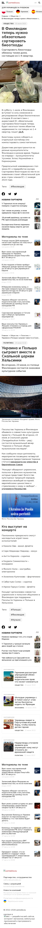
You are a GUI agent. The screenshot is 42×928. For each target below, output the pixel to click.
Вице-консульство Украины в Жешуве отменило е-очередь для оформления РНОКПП (16, 326)
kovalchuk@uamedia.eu (14, 886)
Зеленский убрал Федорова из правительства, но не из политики (17, 279)
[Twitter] (15, 194)
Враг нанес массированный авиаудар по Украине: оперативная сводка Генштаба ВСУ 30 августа (16, 255)
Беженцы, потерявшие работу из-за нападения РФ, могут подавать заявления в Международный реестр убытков (17, 831)
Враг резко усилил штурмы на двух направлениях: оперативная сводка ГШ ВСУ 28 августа (17, 806)
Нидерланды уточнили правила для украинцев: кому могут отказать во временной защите (26, 747)
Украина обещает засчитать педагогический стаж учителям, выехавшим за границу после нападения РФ (16, 303)
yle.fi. (21, 131)
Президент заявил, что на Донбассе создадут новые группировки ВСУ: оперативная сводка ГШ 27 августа (15, 855)
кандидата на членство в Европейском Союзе (20, 463)
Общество (8, 24)
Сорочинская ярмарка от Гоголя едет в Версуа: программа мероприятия (16, 315)
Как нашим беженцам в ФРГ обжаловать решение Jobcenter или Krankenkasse (16, 843)
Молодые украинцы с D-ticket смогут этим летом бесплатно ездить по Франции (26, 701)
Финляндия (18, 186)
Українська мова (15, 901)
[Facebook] (3, 194)
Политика (8, 343)
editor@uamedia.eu (12, 880)
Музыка (16, 619)
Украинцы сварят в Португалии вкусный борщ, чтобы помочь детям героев (25, 723)
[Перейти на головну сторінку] (21, 2)
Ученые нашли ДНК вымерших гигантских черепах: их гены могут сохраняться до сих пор (17, 243)
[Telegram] (9, 194)
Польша (9, 11)
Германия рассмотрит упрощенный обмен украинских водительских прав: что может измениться (26, 677)
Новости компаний (12, 890)
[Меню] (3, 3)
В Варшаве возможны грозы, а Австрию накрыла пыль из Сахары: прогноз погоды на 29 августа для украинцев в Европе (17, 290)
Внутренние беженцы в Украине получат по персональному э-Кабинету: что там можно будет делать (16, 818)
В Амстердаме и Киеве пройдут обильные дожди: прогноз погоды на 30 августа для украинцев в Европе (16, 268)
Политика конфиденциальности (18, 898)
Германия (24, 11)
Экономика (19, 708)
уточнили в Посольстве (14, 488)
